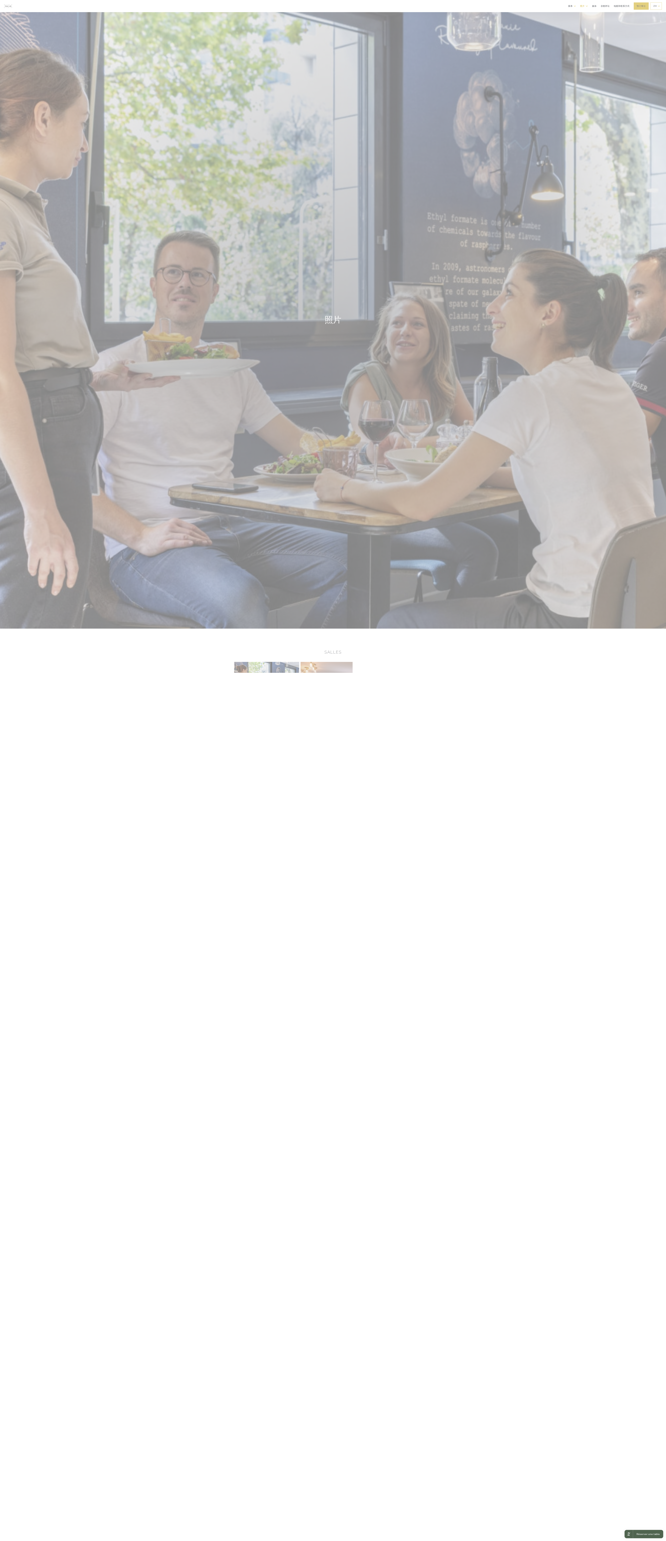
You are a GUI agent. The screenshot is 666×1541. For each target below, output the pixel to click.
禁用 (338, 774)
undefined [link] (333, 783)
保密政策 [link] (334, 779)
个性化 (349, 774)
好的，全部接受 (322, 774)
